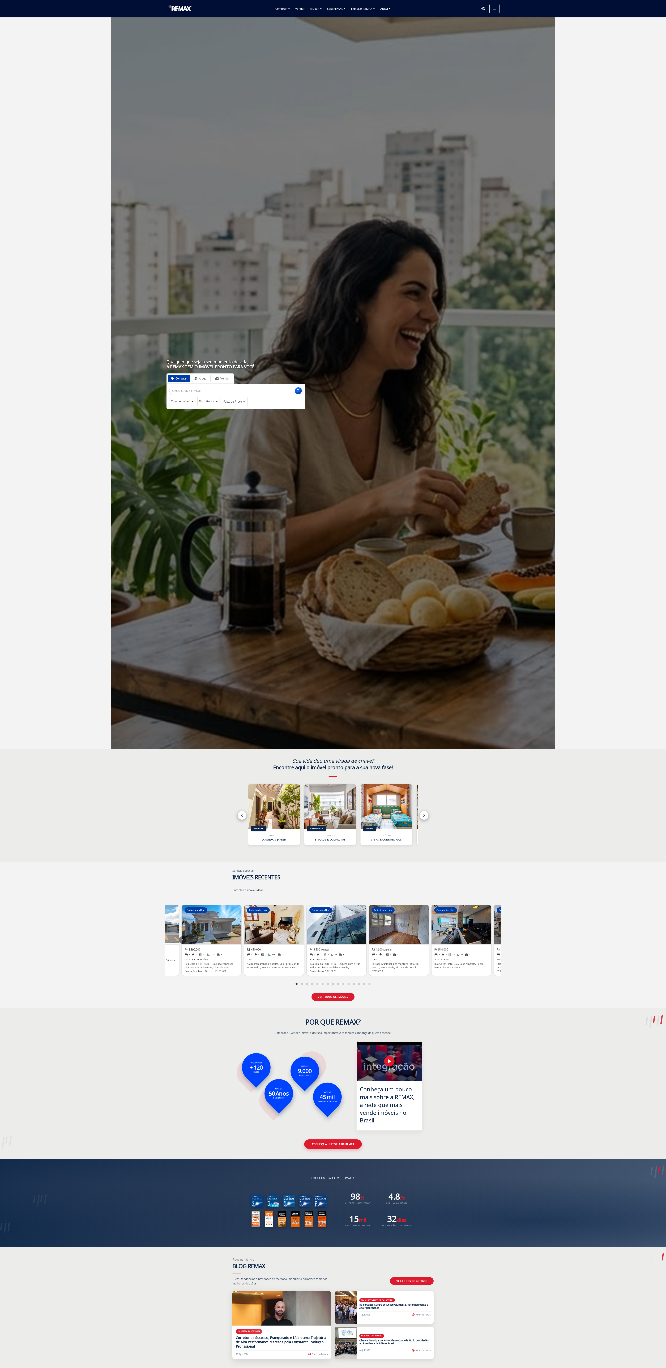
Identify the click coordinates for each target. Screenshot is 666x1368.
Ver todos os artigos (411, 1281)
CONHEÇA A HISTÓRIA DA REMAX (333, 1144)
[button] (483, 8)
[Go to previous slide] (182, 940)
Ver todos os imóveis (333, 996)
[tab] (179, 378)
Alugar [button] (314, 9)
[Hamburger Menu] (494, 8)
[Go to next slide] (483, 940)
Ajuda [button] (384, 9)
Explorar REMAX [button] (362, 9)
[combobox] (235, 391)
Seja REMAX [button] (335, 9)
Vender (300, 9)
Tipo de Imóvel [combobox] (180, 401)
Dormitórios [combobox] (207, 401)
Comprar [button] (281, 9)
